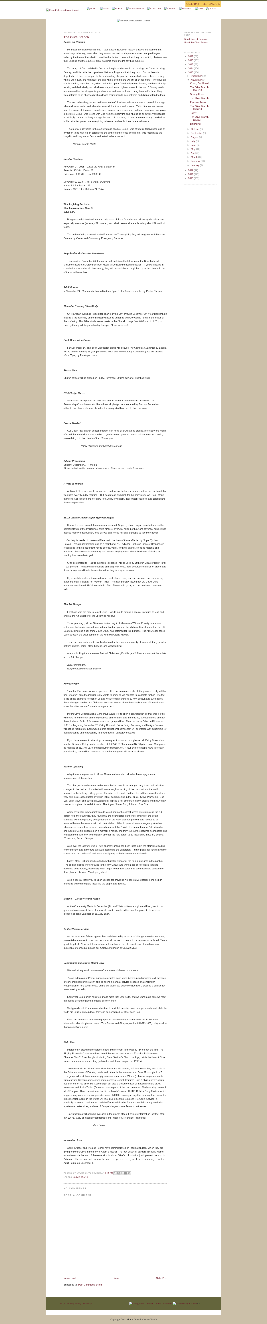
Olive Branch (81, 1177)
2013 (191, 72)
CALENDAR (192, 4)
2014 (191, 68)
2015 (191, 64)
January (195, 165)
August (195, 137)
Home (116, 1278)
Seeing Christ (197, 94)
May (193, 149)
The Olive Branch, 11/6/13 (199, 118)
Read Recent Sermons (196, 39)
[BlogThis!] (118, 1173)
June (194, 145)
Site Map (87, 1303)
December (196, 76)
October (195, 129)
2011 (191, 174)
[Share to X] (122, 1173)
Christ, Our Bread (199, 83)
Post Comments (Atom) (90, 1284)
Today (193, 113)
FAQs (62, 1303)
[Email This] (115, 1173)
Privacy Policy (74, 1303)
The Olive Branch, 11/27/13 (199, 89)
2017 (191, 56)
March (194, 157)
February (196, 161)
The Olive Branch (76, 37)
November (196, 80)
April (193, 153)
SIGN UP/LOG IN (211, 4)
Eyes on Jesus (198, 102)
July (193, 141)
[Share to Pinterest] (129, 1173)
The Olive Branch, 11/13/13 (199, 108)
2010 (191, 178)
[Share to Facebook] (125, 1173)
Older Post (161, 1278)
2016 (191, 60)
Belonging (195, 123)
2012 (191, 170)
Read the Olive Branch (196, 42)
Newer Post (70, 1278)
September (197, 133)
